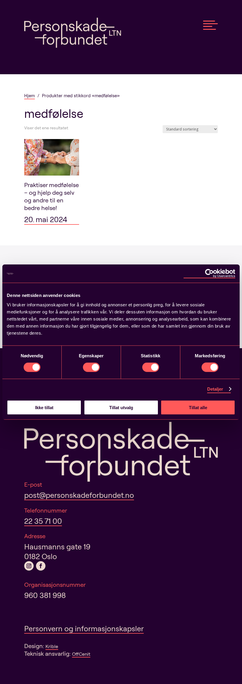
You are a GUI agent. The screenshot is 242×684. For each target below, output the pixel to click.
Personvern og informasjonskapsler (84, 628)
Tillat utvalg (121, 407)
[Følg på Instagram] (29, 566)
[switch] (91, 367)
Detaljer (215, 388)
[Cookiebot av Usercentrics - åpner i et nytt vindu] (209, 273)
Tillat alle (198, 407)
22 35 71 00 (43, 521)
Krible (51, 646)
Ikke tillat (44, 407)
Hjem (29, 95)
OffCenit (81, 654)
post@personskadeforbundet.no (79, 495)
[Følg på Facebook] (40, 566)
